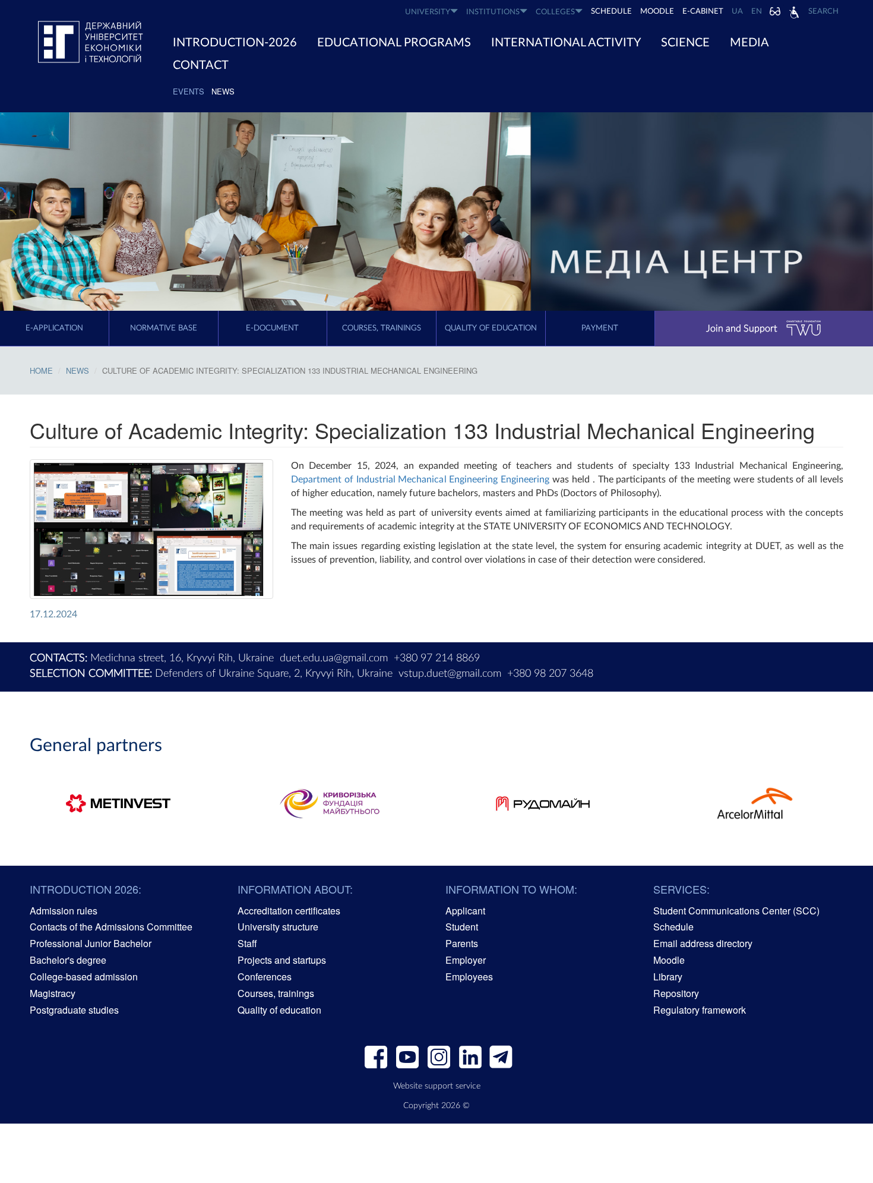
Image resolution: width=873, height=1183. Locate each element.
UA (737, 11)
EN (756, 11)
